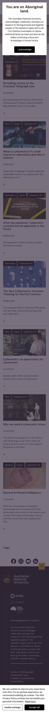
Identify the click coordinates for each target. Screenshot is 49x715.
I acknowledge (24, 49)
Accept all (34, 707)
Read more (30, 701)
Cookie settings (12, 707)
